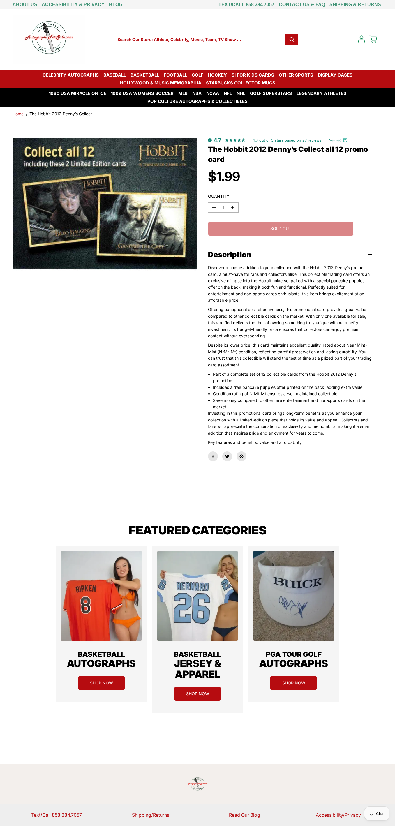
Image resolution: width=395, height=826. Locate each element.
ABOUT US (25, 4)
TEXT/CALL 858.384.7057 (246, 4)
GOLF (197, 75)
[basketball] (101, 596)
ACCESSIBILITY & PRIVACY (73, 4)
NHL (241, 93)
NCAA (212, 93)
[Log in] (361, 39)
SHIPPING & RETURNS (355, 4)
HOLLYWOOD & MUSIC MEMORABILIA (160, 83)
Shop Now (101, 682)
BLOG (115, 4)
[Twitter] (227, 456)
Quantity (219, 196)
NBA (197, 93)
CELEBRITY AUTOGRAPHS (71, 75)
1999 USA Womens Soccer (142, 93)
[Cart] (373, 39)
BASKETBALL (145, 75)
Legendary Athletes (321, 93)
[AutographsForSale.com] (49, 39)
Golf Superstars (271, 93)
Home (18, 113)
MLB (183, 93)
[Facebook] (213, 456)
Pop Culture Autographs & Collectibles (197, 101)
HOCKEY (217, 75)
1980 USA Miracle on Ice (77, 93)
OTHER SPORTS (296, 75)
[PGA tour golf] (293, 596)
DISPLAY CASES (335, 75)
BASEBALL (114, 75)
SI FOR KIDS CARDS (253, 75)
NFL (228, 93)
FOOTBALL (175, 75)
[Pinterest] (241, 456)
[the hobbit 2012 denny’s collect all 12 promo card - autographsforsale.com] (105, 205)
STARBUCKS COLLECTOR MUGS (240, 83)
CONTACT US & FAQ (302, 4)
